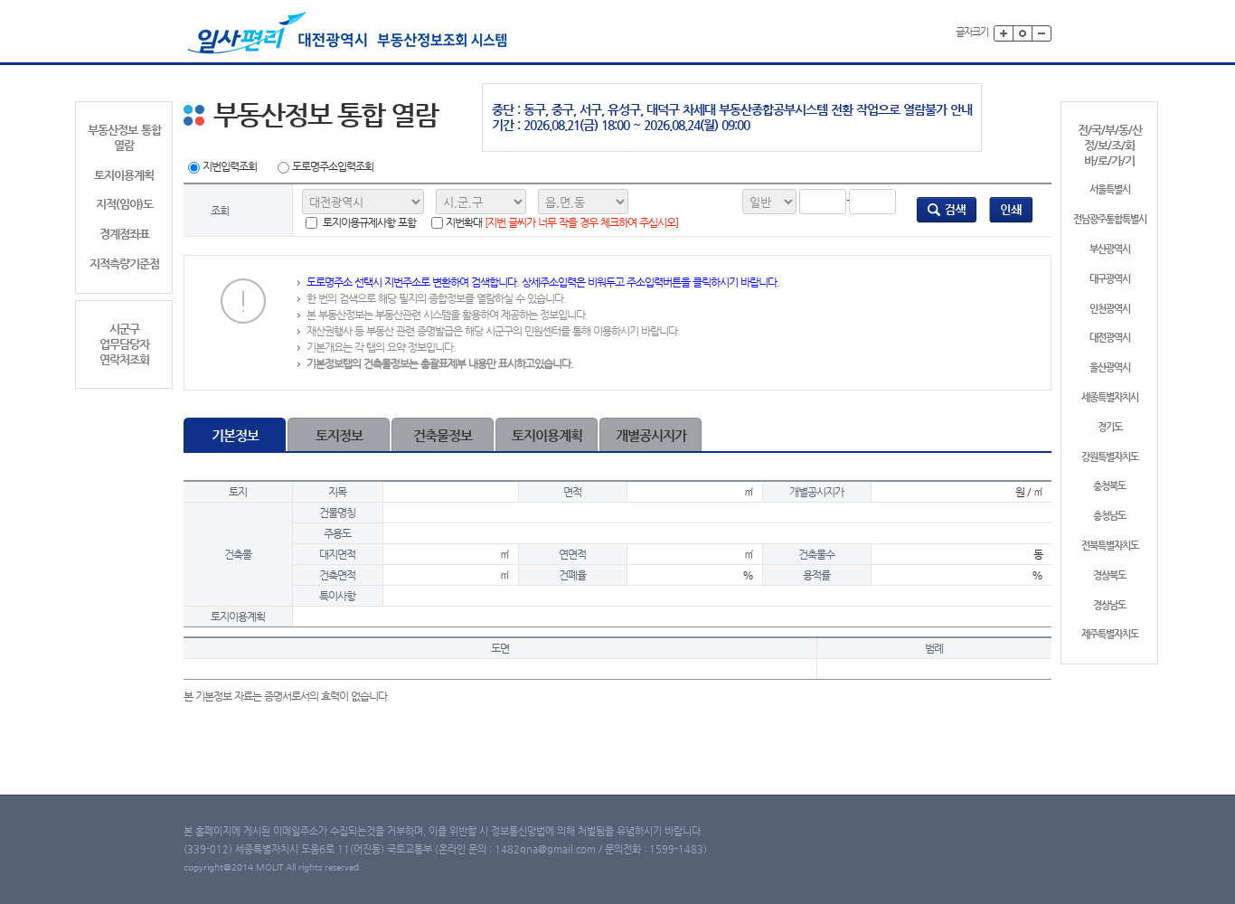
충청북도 (1109, 486)
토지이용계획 (124, 175)
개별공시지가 (651, 435)
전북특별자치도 (1109, 545)
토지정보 (339, 435)
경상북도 (1109, 575)
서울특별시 (1109, 189)
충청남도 (1109, 516)
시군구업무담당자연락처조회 (124, 344)
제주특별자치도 (1109, 634)
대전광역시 (1109, 338)
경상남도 (1109, 605)
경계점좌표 (124, 233)
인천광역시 (1109, 309)
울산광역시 (1109, 367)
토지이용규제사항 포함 (368, 222)
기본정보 (235, 435)
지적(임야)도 (124, 204)
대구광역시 (1109, 279)
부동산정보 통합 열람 (124, 137)
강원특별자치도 (1109, 457)
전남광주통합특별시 (1109, 219)
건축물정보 (442, 435)
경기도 (1110, 427)
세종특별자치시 (1109, 397)
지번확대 (562, 222)
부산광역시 (1109, 249)
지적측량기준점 (124, 263)
